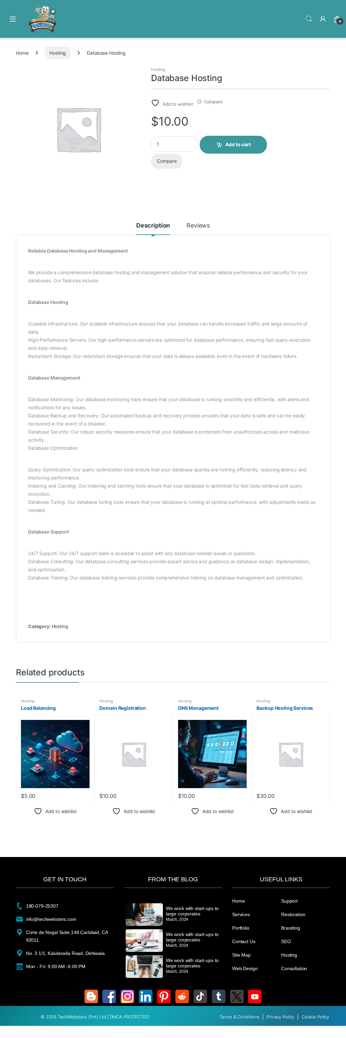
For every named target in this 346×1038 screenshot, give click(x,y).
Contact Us (243, 941)
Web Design (245, 968)
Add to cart (238, 144)
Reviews (198, 226)
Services (241, 914)
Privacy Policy (281, 1016)
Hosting (57, 53)
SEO (286, 941)
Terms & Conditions (240, 1016)
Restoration (293, 914)
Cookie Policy (315, 1016)
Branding (290, 928)
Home (22, 53)
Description (153, 226)
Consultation (294, 968)
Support (289, 901)
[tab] (153, 229)
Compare (213, 101)
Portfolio (240, 928)
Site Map (241, 955)
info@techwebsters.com (51, 919)
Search (309, 19)
